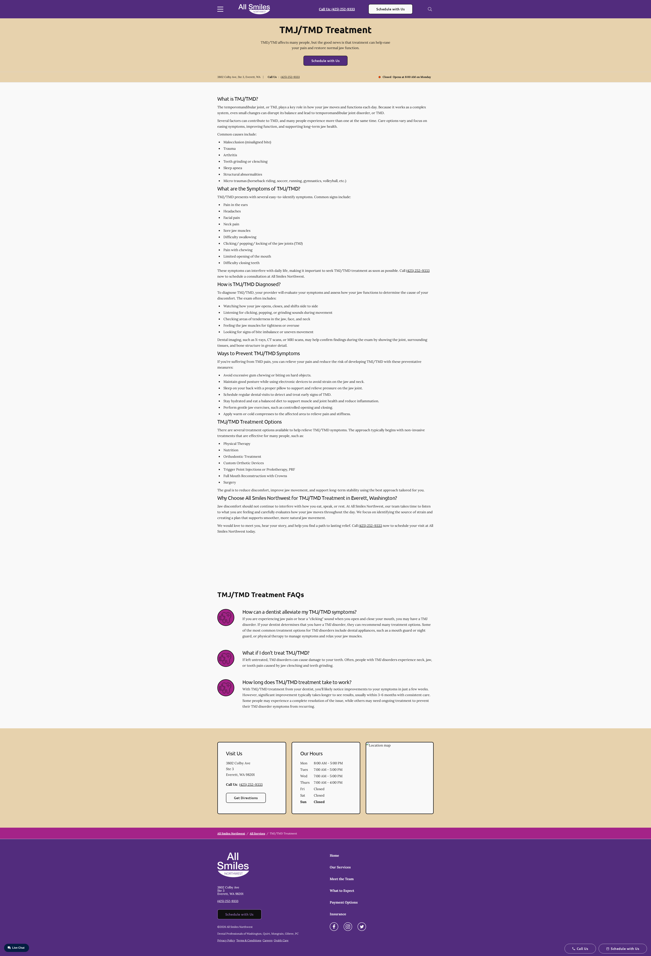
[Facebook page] (334, 926)
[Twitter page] (362, 926)
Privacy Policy (226, 940)
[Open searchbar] (430, 9)
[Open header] (221, 9)
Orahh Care (281, 940)
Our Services (340, 867)
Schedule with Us (390, 9)
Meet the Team (342, 879)
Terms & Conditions (248, 940)
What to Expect (342, 890)
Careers (267, 940)
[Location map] (399, 778)
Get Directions (246, 798)
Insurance (338, 914)
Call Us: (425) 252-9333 (337, 9)
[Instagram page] (348, 926)
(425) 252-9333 (290, 77)
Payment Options (344, 902)
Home (334, 855)
